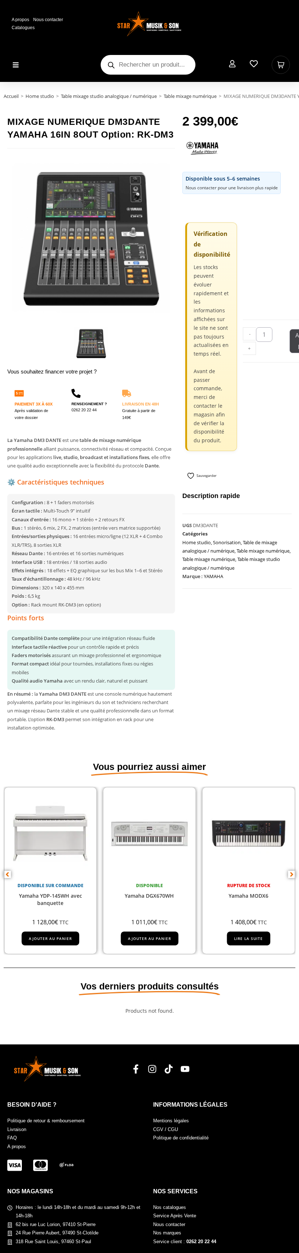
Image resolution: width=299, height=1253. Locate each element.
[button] (15, 65)
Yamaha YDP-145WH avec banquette (50, 900)
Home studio (40, 96)
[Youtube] (185, 1069)
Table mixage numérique (190, 96)
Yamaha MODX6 (248, 896)
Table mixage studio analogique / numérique (109, 96)
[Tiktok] (168, 1069)
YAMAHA (213, 576)
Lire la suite (248, 938)
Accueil (11, 96)
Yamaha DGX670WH (149, 896)
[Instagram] (152, 1069)
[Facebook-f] (135, 1069)
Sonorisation (227, 542)
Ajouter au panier (50, 938)
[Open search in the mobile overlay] (148, 64)
